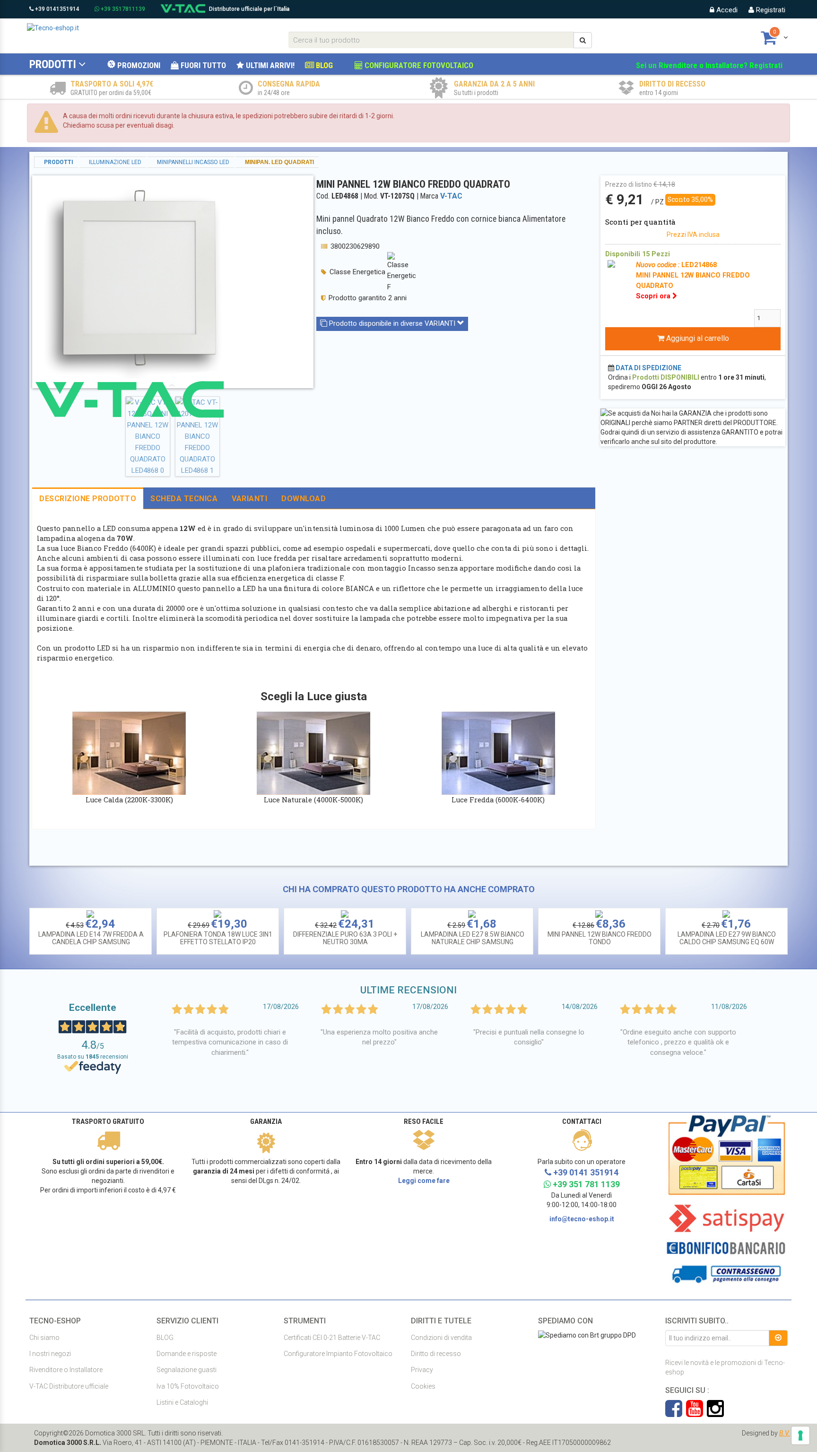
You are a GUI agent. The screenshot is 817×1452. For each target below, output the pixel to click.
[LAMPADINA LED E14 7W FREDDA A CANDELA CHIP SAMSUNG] (90, 913)
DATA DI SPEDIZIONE (648, 368)
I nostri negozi (50, 1353)
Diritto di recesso (436, 1353)
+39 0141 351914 (584, 1172)
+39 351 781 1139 (585, 1184)
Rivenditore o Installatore (66, 1370)
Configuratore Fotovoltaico (418, 65)
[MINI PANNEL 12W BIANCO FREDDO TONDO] (599, 913)
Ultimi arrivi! (269, 65)
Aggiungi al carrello (696, 338)
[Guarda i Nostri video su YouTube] (696, 1413)
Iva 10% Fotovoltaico (187, 1386)
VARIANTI (249, 498)
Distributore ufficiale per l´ (249, 9)
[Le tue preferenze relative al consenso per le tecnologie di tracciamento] (800, 1435)
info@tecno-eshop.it (581, 1219)
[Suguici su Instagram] (715, 1413)
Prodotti (52, 64)
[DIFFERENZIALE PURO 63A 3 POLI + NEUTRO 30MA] (344, 913)
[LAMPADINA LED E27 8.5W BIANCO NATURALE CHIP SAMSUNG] (472, 913)
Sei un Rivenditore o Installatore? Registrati (709, 65)
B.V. (784, 1433)
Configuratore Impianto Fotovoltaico (338, 1353)
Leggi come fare (424, 1180)
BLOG (323, 65)
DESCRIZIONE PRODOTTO (87, 498)
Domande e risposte (186, 1353)
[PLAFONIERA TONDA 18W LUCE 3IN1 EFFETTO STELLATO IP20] (217, 913)
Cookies (423, 1386)
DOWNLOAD (303, 498)
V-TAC (451, 195)
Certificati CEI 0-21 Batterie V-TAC (332, 1337)
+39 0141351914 (56, 9)
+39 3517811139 (122, 9)
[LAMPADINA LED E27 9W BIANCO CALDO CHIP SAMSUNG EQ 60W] (726, 913)
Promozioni (137, 65)
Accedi (726, 10)
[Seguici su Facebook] (675, 1413)
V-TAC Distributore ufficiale (68, 1386)
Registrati (769, 10)
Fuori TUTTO (202, 65)
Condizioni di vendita (441, 1337)
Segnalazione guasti (186, 1370)
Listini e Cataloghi (182, 1402)
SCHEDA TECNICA (183, 498)
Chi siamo (44, 1337)
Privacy (422, 1370)
